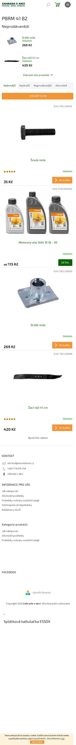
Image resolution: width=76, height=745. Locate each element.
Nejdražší (25, 86)
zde (62, 738)
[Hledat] (48, 4)
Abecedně (61, 86)
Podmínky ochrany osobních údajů (20, 500)
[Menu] (67, 4)
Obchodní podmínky (13, 496)
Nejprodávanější (43, 86)
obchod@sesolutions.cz (20, 463)
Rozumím (37, 742)
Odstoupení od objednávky (17, 505)
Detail (65, 262)
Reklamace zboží (11, 510)
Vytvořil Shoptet (42, 593)
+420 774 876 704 (16, 468)
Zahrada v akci (15, 474)
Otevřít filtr (38, 96)
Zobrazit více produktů (36, 75)
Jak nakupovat (10, 491)
